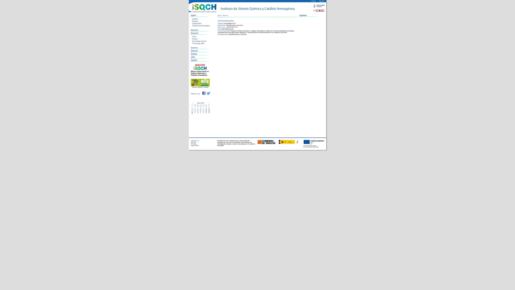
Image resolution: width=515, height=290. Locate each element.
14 (203, 109)
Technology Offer (198, 43)
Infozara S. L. (195, 141)
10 (192, 109)
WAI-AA (193, 142)
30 (209, 112)
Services (194, 48)
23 (209, 111)
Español (321, 1)
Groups (195, 39)
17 (192, 111)
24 (192, 112)
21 (203, 111)
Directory (194, 30)
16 (209, 109)
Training (194, 54)
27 (200, 112)
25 (195, 112)
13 (200, 109)
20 (200, 111)
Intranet (313, 1)
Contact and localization (201, 26)
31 (192, 113)
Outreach (194, 51)
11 (195, 109)
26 (197, 112)
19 (197, 111)
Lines (194, 37)
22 (206, 111)
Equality (194, 60)
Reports (195, 21)
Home (219, 15)
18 (195, 111)
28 (203, 112)
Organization (197, 23)
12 (197, 109)
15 (206, 109)
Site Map (193, 144)
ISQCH (193, 15)
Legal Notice (195, 145)
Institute (195, 19)
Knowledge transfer (199, 41)
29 (206, 112)
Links (193, 57)
